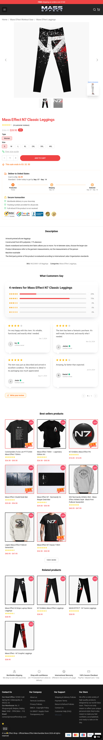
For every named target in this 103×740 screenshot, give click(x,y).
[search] (94, 9)
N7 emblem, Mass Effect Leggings (50, 608)
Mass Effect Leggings (46, 19)
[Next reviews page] (95, 396)
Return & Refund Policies (64, 704)
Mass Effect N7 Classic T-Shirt (48, 545)
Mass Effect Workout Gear (21, 19)
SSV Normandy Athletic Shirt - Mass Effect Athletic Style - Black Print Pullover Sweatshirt (83, 499)
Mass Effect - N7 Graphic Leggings (18, 653)
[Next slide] (97, 60)
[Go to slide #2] (58, 103)
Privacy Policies (36, 704)
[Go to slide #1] (45, 103)
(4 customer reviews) (21, 125)
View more (51, 560)
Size (3, 142)
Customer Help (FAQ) (63, 711)
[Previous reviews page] (83, 396)
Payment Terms (61, 701)
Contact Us (59, 708)
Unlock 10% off (5, 729)
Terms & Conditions (37, 701)
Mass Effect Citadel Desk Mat (16, 497)
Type (4, 134)
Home (4, 19)
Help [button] (98, 737)
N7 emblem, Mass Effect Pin (80, 452)
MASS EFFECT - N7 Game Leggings (82, 608)
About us (33, 697)
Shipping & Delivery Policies (65, 697)
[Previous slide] (6, 60)
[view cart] (98, 9)
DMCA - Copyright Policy (39, 708)
